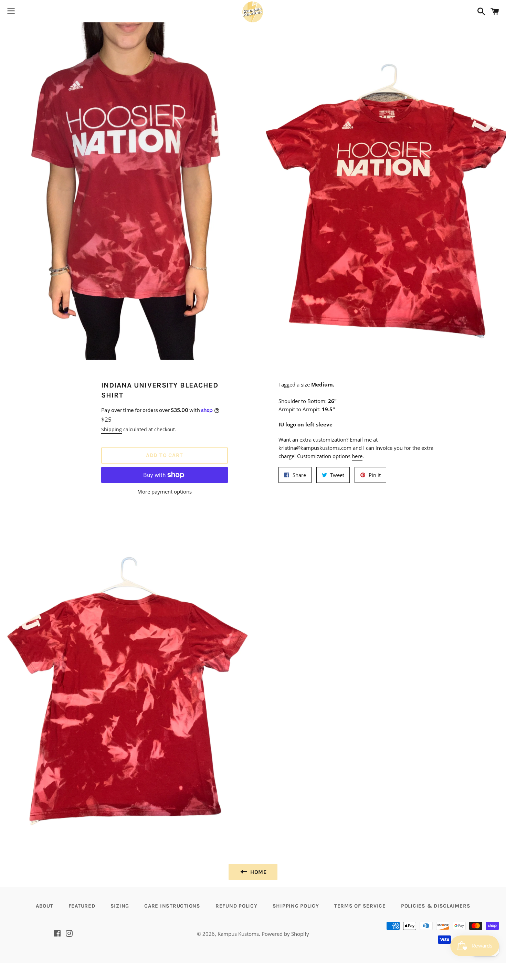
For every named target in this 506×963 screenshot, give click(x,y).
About (44, 906)
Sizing (119, 906)
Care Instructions (172, 906)
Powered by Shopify (285, 933)
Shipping (111, 429)
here (357, 456)
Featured (81, 906)
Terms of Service (360, 906)
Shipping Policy (296, 906)
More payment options (164, 491)
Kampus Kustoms (238, 933)
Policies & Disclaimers (436, 906)
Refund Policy (236, 906)
